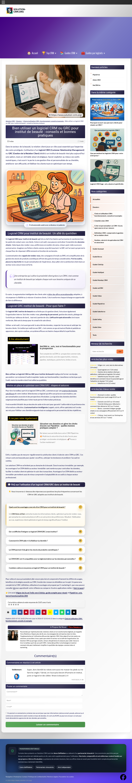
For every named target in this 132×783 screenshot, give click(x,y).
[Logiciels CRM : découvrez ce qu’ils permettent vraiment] (107, 130)
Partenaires (17, 777)
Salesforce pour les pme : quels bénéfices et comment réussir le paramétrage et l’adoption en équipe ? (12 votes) (107, 379)
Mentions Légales (52, 777)
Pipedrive (96, 75)
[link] (32, 53)
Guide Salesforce (99, 311)
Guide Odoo (97, 296)
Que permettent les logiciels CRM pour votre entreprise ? (106, 154)
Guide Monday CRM (100, 280)
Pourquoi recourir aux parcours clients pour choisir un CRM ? (106, 124)
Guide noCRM (98, 288)
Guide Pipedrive (99, 304)
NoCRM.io (96, 85)
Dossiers (96, 207)
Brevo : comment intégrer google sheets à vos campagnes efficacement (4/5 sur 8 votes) (107, 411)
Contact (24, 777)
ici (14, 588)
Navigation (9, 777)
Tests (95, 335)
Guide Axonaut (98, 249)
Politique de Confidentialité (37, 777)
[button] (93, 53)
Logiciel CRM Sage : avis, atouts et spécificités (106, 184)
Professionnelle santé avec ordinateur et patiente (47, 225)
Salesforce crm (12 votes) (102, 383)
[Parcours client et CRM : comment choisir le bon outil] (107, 99)
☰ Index (45, 141)
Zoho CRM (97, 80)
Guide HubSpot (98, 272)
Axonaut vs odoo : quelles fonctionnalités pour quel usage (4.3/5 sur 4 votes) (105, 397)
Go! (120, 351)
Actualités (96, 199)
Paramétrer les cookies (66, 777)
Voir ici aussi (79, 588)
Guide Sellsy (97, 319)
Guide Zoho (97, 327)
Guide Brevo (97, 257)
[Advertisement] (66, 34)
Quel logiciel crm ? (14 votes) (104, 370)
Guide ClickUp (98, 264)
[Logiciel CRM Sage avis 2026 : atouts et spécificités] (107, 160)
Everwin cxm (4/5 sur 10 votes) (105, 402)
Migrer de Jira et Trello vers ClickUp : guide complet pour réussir (41, 593)
